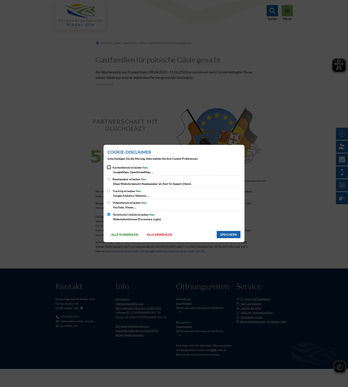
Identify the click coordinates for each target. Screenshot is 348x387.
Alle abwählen (159, 234)
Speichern (228, 234)
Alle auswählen (124, 234)
